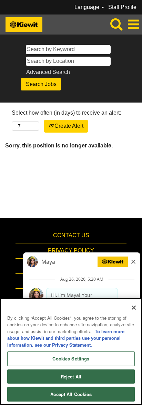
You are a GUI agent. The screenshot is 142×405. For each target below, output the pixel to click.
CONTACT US (71, 235)
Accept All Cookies (70, 394)
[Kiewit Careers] (21, 24)
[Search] (116, 24)
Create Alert (68, 126)
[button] (133, 25)
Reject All (71, 376)
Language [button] (87, 7)
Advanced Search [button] (48, 72)
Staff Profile (122, 7)
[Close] (133, 307)
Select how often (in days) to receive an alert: (66, 113)
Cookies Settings (70, 358)
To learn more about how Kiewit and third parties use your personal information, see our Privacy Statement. (65, 338)
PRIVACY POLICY (71, 250)
